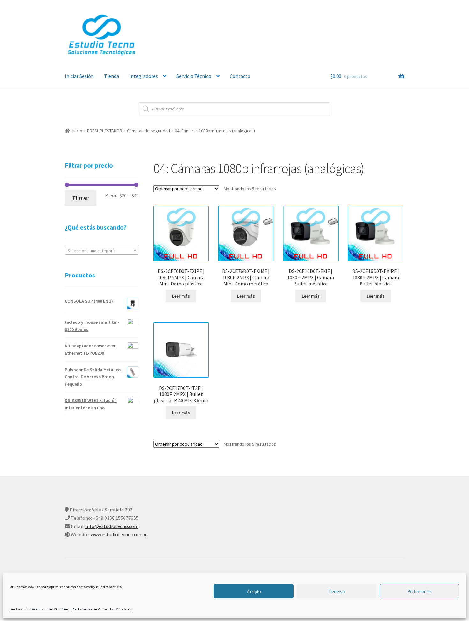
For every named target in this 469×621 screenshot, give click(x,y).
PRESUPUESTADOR (104, 130)
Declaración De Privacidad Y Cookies (39, 609)
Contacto (240, 76)
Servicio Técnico (193, 76)
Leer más (181, 296)
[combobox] (101, 250)
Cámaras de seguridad (148, 130)
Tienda (111, 76)
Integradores (143, 76)
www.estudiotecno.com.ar (119, 534)
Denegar (336, 591)
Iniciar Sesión (79, 76)
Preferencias (419, 591)
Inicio (77, 130)
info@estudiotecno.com (111, 526)
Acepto (254, 591)
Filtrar (80, 198)
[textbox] (101, 250)
